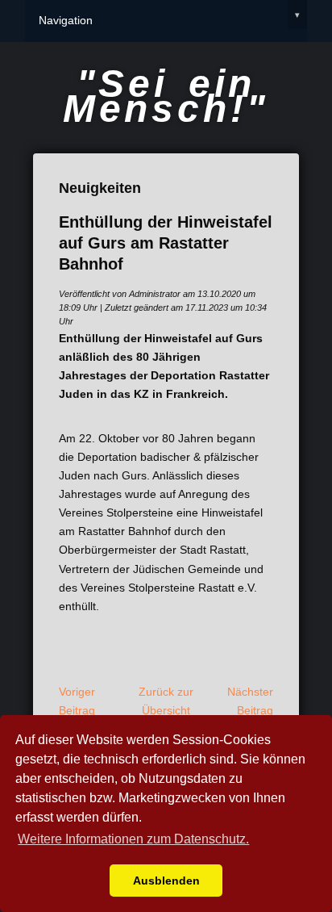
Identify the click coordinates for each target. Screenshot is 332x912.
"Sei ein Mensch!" (166, 96)
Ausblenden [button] (166, 880)
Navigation (169, 18)
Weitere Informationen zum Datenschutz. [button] (133, 839)
